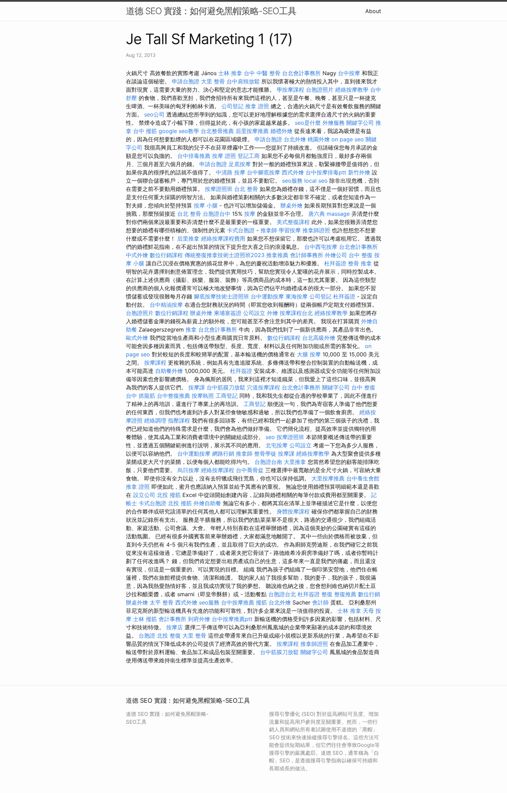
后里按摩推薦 (252, 131)
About (373, 11)
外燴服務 (333, 122)
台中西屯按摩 (320, 246)
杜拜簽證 (335, 263)
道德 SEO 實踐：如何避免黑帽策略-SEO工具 (211, 11)
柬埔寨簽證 (227, 312)
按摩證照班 (218, 188)
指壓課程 (179, 420)
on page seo (347, 139)
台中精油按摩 (166, 304)
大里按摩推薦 (328, 478)
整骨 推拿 (360, 263)
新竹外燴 (359, 172)
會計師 (320, 602)
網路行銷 (223, 453)
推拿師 (268, 230)
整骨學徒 (265, 453)
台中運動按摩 (267, 296)
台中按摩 (349, 73)
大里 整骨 (213, 81)
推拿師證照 (316, 230)
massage (338, 213)
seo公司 (154, 114)
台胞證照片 (320, 89)
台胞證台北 (282, 594)
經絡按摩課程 (217, 470)
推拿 (191, 329)
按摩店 (174, 627)
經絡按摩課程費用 (223, 238)
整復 (326, 594)
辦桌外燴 (291, 205)
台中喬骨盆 (250, 470)
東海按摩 (297, 296)
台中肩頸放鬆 (243, 81)
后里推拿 (188, 238)
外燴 (272, 312)
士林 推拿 (230, 73)
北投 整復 (169, 635)
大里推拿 (295, 461)
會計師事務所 (306, 255)
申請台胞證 (185, 81)
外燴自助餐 (207, 503)
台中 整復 (360, 255)
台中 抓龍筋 (140, 395)
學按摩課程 (290, 89)
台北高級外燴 (318, 337)
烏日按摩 (188, 470)
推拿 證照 (257, 106)
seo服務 (292, 180)
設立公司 (144, 494)
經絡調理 (155, 420)
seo (270, 437)
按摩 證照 (224, 155)
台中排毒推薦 (193, 155)
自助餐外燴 (169, 370)
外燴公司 (336, 255)
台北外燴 (295, 139)
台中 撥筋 (145, 131)
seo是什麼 (308, 122)
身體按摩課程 (293, 511)
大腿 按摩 (309, 354)
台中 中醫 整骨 (262, 73)
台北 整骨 (246, 188)
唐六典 (316, 213)
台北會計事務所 (301, 73)
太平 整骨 (161, 602)
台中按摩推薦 (237, 602)
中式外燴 (137, 255)
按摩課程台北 (296, 312)
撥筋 (261, 602)
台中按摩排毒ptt (326, 172)
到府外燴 (199, 619)
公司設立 (254, 312)
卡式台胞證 (241, 230)
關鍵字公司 (360, 122)
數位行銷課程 (166, 255)
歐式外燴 (137, 337)
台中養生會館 (362, 478)
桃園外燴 (319, 139)
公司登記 (232, 106)
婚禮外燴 (281, 131)
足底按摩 (240, 164)
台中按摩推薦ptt (232, 619)
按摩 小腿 (206, 205)
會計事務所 (172, 619)
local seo (316, 180)
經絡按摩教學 (351, 89)
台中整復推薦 (173, 395)
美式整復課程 (293, 221)
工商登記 (227, 395)
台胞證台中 (216, 213)
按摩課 (196, 387)
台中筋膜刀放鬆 (226, 387)
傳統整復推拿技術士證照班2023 (225, 255)
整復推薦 (345, 594)
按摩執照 (203, 395)
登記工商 (249, 155)
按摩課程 (155, 362)
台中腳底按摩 (263, 172)
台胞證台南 (268, 461)
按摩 (249, 213)
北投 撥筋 (169, 494)
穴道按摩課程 (263, 387)
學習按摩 (290, 230)
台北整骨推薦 (217, 131)
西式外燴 (293, 172)
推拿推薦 (277, 255)
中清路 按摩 (230, 172)
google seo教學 (179, 131)
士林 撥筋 (145, 619)
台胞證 (147, 635)
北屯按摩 (277, 445)
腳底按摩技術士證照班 (221, 296)
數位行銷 (369, 594)
